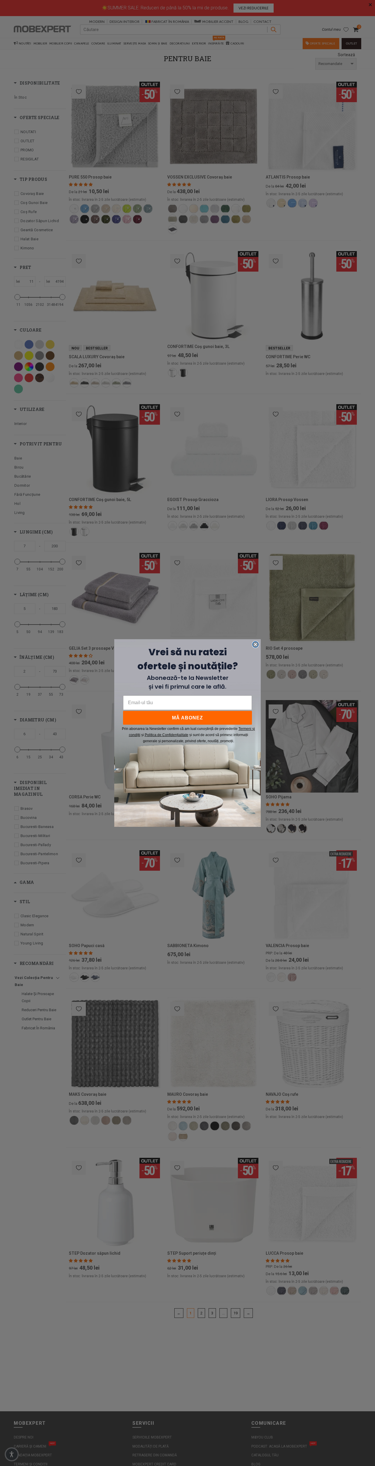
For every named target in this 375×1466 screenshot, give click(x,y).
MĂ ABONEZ (187, 717)
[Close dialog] (255, 644)
